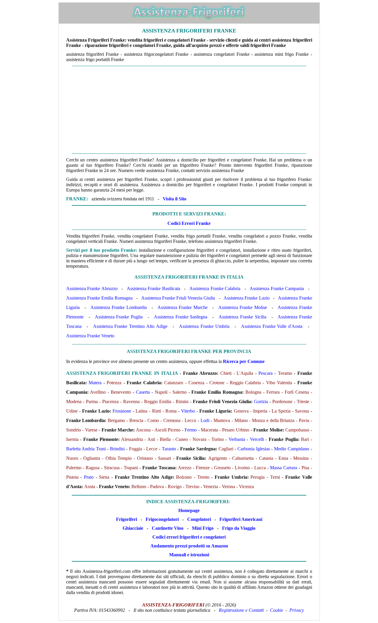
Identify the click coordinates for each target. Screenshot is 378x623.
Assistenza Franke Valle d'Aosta (272, 326)
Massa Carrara (283, 467)
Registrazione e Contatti (241, 610)
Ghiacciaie (133, 528)
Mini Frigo (203, 528)
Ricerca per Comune (244, 361)
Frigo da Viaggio (238, 528)
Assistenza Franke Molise (242, 307)
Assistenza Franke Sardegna (180, 316)
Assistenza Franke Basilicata (153, 288)
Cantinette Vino (167, 528)
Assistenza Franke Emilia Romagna (99, 297)
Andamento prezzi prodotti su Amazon (189, 545)
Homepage (189, 510)
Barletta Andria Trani (86, 448)
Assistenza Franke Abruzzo (92, 288)
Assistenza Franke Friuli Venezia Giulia (178, 297)
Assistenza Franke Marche (182, 307)
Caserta (143, 392)
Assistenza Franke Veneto (90, 335)
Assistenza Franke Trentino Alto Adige (130, 326)
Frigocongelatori (162, 519)
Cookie (276, 610)
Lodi (205, 420)
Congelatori (199, 519)
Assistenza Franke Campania (277, 288)
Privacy (296, 610)
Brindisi (117, 448)
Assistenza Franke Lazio (246, 297)
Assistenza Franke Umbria (204, 326)
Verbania (237, 439)
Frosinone (122, 410)
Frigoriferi (126, 519)
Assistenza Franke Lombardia (118, 307)
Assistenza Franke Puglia (119, 316)
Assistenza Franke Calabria (214, 288)
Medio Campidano (291, 448)
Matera (95, 382)
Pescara (265, 373)
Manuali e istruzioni (189, 554)
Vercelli (257, 439)
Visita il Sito (174, 198)
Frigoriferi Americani (240, 519)
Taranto (169, 448)
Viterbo (188, 410)
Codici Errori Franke (189, 223)
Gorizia (261, 401)
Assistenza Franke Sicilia (242, 316)
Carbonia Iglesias (253, 448)
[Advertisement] (189, 109)
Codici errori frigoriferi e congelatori (189, 536)
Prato (89, 477)
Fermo (191, 429)
